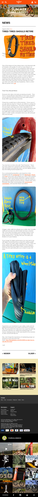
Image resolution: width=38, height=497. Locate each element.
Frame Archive (13, 415)
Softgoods (15, 399)
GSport (15, 420)
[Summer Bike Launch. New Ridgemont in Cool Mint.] (31, 486)
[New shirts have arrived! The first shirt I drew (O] (31, 461)
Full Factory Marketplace (6, 419)
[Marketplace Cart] (35, 2)
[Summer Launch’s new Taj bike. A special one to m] (31, 474)
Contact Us (13, 409)
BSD (12, 421)
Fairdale (3, 397)
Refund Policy (4, 411)
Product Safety (14, 411)
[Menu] (2, 2)
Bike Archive (13, 414)
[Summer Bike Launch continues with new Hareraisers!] (19, 486)
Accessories (9, 399)
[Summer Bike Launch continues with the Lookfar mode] (19, 474)
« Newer (6, 353)
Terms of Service (4, 414)
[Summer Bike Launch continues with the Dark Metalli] (6, 486)
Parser (33, 174)
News (6, 22)
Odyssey (2, 420)
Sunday (6, 420)
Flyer (6, 176)
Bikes (2, 399)
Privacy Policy (3, 412)
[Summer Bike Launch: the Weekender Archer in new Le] (6, 474)
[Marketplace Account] (32, 2)
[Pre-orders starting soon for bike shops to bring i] (6, 461)
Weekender (27, 174)
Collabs (19, 399)
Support (12, 407)
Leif (15, 83)
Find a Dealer (3, 409)
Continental (16, 174)
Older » (32, 353)
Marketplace (4, 407)
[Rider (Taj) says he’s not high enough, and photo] (19, 461)
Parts (5, 399)
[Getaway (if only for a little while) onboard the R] (6, 448)
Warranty (12, 410)
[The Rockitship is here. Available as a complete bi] (19, 448)
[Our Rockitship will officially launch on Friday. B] (31, 448)
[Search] (6, 2)
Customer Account (4, 410)
